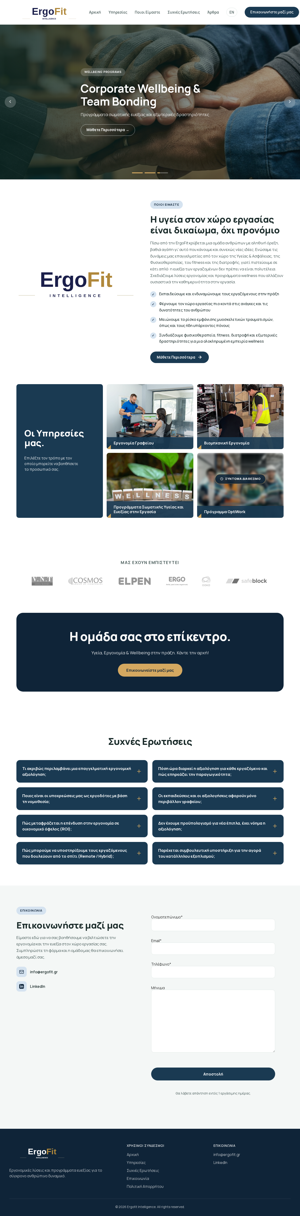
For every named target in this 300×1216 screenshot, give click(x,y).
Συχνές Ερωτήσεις (184, 12)
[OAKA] (42, 581)
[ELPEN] (85, 581)
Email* (156, 941)
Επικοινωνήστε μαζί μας (271, 12)
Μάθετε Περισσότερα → (107, 129)
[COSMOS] (134, 581)
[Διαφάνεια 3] (162, 172)
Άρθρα (213, 12)
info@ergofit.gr (44, 971)
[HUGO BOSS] (246, 581)
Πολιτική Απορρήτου (145, 1186)
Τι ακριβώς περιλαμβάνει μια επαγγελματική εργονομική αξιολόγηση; (76, 771)
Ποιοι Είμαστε (147, 12)
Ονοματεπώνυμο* (167, 917)
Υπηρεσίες (118, 12)
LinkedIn (37, 986)
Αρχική (95, 12)
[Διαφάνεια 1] (137, 172)
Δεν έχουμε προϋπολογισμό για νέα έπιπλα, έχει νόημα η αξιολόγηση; (211, 826)
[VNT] (206, 581)
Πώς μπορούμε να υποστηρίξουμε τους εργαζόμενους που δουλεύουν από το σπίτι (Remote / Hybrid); (74, 853)
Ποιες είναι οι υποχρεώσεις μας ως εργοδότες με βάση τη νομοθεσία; (74, 798)
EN (231, 12)
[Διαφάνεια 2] (150, 172)
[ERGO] (177, 581)
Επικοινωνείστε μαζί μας (150, 670)
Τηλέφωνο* (161, 964)
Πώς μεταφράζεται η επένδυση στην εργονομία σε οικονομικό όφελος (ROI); (70, 826)
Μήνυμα (158, 988)
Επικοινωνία (138, 1178)
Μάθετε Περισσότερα (176, 357)
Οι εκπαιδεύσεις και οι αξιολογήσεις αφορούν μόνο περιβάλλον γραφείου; (207, 798)
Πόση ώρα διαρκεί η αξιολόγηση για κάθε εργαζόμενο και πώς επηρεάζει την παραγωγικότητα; (212, 771)
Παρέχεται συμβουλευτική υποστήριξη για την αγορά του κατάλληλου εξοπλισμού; (209, 853)
